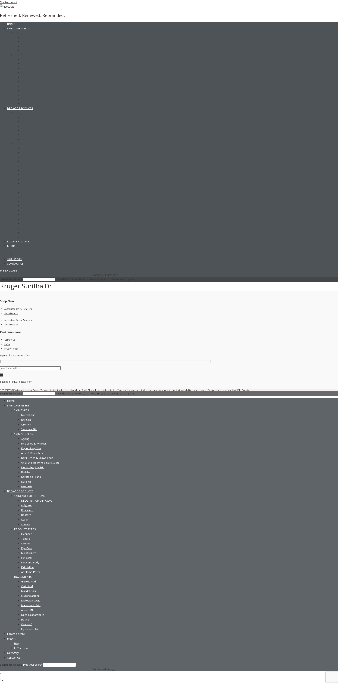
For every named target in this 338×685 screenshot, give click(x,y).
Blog (17, 643)
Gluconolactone (30, 595)
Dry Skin (26, 419)
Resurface (27, 510)
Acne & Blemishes (32, 453)
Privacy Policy (11, 348)
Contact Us (9, 339)
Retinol (25, 619)
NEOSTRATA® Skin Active (36, 500)
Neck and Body (30, 562)
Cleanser (26, 534)
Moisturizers (28, 553)
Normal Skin (28, 415)
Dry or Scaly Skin (31, 448)
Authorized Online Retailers (18, 308)
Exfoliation (27, 567)
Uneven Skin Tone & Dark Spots (40, 462)
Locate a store (16, 633)
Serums (25, 543)
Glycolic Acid (28, 581)
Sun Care (26, 557)
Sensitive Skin (29, 429)
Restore (26, 515)
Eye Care (26, 548)
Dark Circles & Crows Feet (37, 457)
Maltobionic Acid (30, 605)
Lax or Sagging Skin (32, 467)
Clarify (25, 519)
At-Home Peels (30, 572)
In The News (22, 648)
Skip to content (8, 2)
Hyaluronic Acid (30, 629)
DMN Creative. (243, 390)
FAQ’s (7, 344)
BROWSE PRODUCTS (20, 491)
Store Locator (11, 313)
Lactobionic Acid (30, 600)
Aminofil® (27, 610)
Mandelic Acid (29, 591)
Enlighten (26, 505)
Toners (25, 538)
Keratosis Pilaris (31, 477)
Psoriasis (26, 486)
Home (11, 400)
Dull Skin (26, 481)
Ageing (25, 438)
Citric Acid (27, 586)
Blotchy (25, 472)
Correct (25, 524)
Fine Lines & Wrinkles (34, 443)
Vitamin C (26, 624)
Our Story (13, 653)
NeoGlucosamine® (32, 614)
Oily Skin (26, 424)
